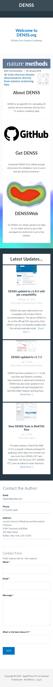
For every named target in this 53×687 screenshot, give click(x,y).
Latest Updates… (26, 259)
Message (8, 595)
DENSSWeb (26, 214)
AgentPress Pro (30, 676)
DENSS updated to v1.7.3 (26, 357)
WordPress (29, 679)
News (39, 303)
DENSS (26, 5)
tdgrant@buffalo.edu (12, 499)
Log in (39, 679)
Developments (29, 303)
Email (6, 578)
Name (6, 562)
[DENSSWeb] (26, 194)
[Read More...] (26, 394)
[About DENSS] (26, 73)
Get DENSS (26, 153)
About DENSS (26, 93)
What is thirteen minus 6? (16, 632)
